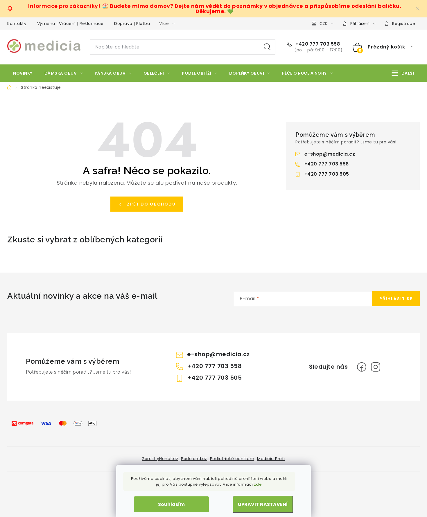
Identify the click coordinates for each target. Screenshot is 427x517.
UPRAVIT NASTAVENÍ (263, 504)
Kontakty (16, 23)
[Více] (403, 73)
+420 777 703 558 (317, 44)
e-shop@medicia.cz (329, 154)
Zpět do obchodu (151, 204)
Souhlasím (171, 504)
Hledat (267, 47)
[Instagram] (375, 367)
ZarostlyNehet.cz (160, 459)
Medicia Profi (271, 459)
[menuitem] (22, 73)
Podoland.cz (194, 459)
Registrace (403, 23)
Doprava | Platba (132, 23)
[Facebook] (361, 367)
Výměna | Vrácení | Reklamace (70, 23)
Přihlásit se (395, 299)
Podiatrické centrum (232, 459)
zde (258, 484)
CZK (323, 23)
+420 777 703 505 (326, 174)
